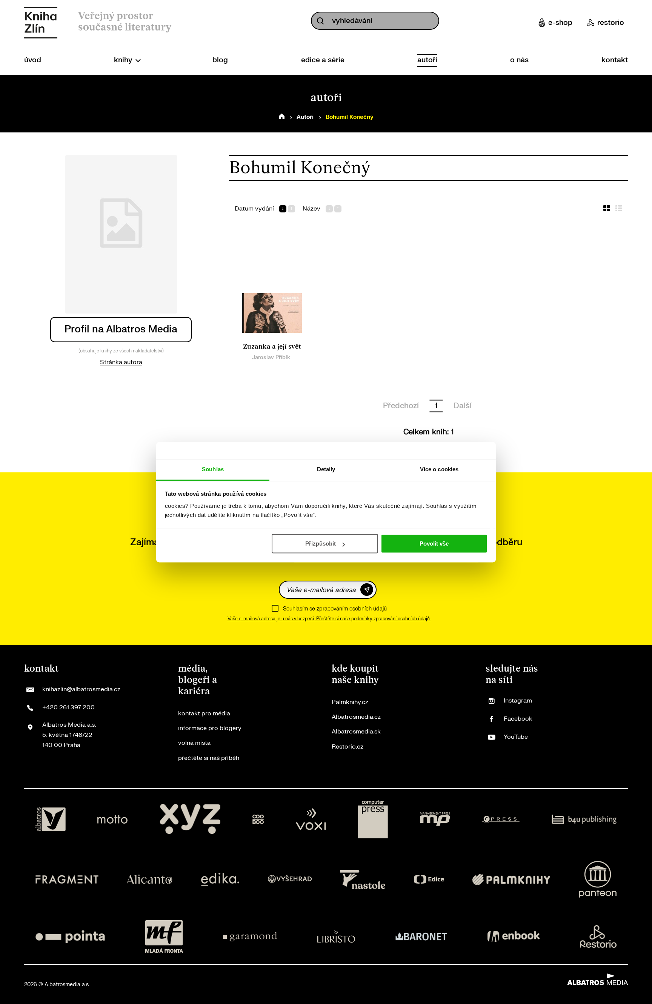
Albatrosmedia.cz (356, 717)
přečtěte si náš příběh (208, 758)
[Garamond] (250, 936)
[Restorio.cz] (598, 936)
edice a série (322, 60)
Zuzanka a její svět (272, 347)
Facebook (518, 719)
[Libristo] (336, 936)
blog (220, 60)
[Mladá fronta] (164, 936)
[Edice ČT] (429, 879)
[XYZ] (190, 819)
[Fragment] (67, 879)
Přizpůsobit (320, 543)
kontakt (614, 60)
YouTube (516, 737)
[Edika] (220, 879)
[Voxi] (310, 819)
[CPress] (501, 819)
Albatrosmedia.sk (356, 731)
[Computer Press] (372, 819)
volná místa (194, 743)
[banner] (40, 22)
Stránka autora (121, 362)
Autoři (305, 117)
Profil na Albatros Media (121, 329)
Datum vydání (254, 209)
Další (463, 406)
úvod (32, 60)
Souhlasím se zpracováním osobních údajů (335, 609)
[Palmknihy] (511, 879)
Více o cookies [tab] (439, 469)
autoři (427, 60)
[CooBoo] (258, 819)
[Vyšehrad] (290, 879)
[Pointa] (70, 936)
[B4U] (584, 819)
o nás (519, 60)
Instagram (518, 700)
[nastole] (363, 879)
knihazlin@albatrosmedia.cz (81, 689)
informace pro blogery (209, 728)
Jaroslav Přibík (271, 357)
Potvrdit (366, 589)
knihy (124, 60)
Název (311, 209)
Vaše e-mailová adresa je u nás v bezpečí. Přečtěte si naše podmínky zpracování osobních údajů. (329, 619)
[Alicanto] (149, 879)
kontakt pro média (204, 713)
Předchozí (401, 406)
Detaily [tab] (326, 469)
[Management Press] (435, 819)
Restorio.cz (347, 746)
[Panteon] (597, 879)
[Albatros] (50, 819)
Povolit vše (434, 543)
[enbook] (513, 936)
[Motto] (112, 819)
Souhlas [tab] (213, 469)
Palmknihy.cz (350, 702)
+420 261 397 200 (68, 707)
